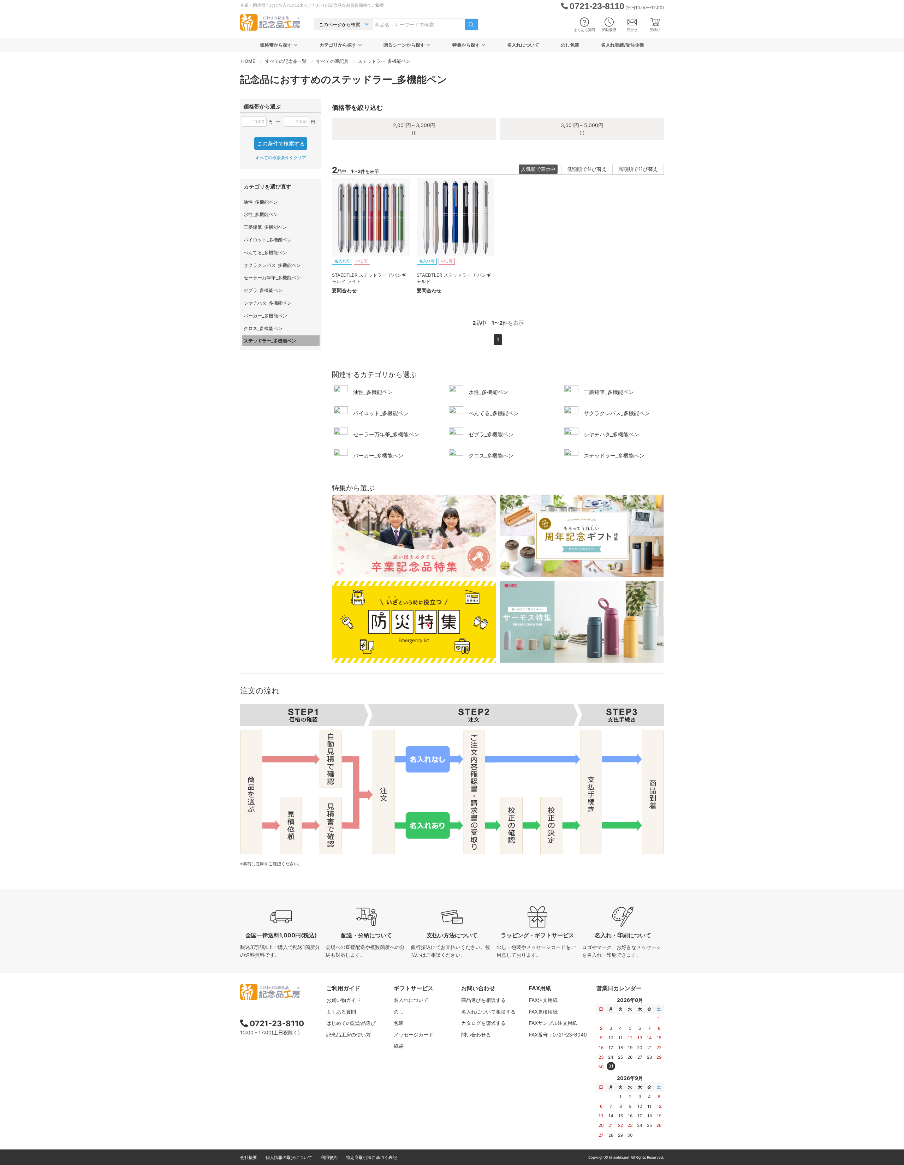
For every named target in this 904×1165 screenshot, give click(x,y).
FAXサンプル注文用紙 (553, 1023)
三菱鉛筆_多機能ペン (265, 227)
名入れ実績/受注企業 (622, 45)
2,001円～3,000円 (414, 128)
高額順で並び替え (638, 169)
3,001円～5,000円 (582, 128)
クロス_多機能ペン (263, 328)
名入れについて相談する (488, 1012)
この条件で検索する (281, 143)
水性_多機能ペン (261, 214)
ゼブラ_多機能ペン (263, 290)
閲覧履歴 (609, 30)
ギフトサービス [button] (413, 988)
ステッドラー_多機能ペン (270, 340)
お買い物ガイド (343, 1000)
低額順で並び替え (587, 169)
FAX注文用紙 (543, 1000)
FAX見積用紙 (543, 1012)
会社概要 (248, 1157)
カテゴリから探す (338, 45)
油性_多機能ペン (261, 202)
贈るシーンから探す (404, 45)
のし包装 (570, 45)
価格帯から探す (276, 45)
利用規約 (329, 1157)
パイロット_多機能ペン (268, 240)
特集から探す (466, 45)
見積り (655, 30)
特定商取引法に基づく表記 (371, 1157)
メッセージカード (413, 1035)
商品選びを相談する (483, 1000)
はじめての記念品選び (351, 1023)
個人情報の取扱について (289, 1157)
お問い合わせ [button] (478, 988)
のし (399, 1012)
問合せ (632, 30)
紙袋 (399, 1046)
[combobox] (419, 24)
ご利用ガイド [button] (343, 988)
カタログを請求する (483, 1023)
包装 (399, 1023)
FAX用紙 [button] (540, 988)
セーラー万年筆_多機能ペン (272, 277)
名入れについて (523, 45)
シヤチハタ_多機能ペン (268, 303)
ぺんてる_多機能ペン (265, 252)
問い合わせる (476, 1035)
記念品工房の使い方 (348, 1035)
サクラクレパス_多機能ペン (272, 265)
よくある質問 (584, 30)
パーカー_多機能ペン (265, 315)
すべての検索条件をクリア (280, 157)
